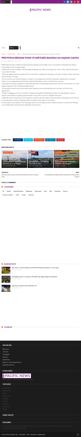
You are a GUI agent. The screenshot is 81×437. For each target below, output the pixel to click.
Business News (8, 152)
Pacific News (11, 54)
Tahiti (17, 195)
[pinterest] (74, 2)
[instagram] (71, 2)
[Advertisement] (40, 28)
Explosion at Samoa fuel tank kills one (24, 286)
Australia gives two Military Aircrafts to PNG (39, 163)
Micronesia (38, 191)
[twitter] (68, 2)
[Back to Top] (77, 434)
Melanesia (29, 191)
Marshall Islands (18, 191)
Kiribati (9, 191)
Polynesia (57, 191)
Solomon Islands (8, 195)
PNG (19, 54)
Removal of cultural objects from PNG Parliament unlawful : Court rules (35, 268)
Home (3, 48)
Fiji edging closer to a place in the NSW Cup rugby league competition (34, 277)
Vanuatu (31, 195)
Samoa (65, 191)
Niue (45, 191)
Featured (32, 152)
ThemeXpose (41, 434)
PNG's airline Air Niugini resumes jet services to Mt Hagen (14, 163)
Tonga (24, 195)
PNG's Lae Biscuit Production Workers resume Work (65, 163)
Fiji (3, 191)
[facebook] (64, 2)
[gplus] (78, 2)
